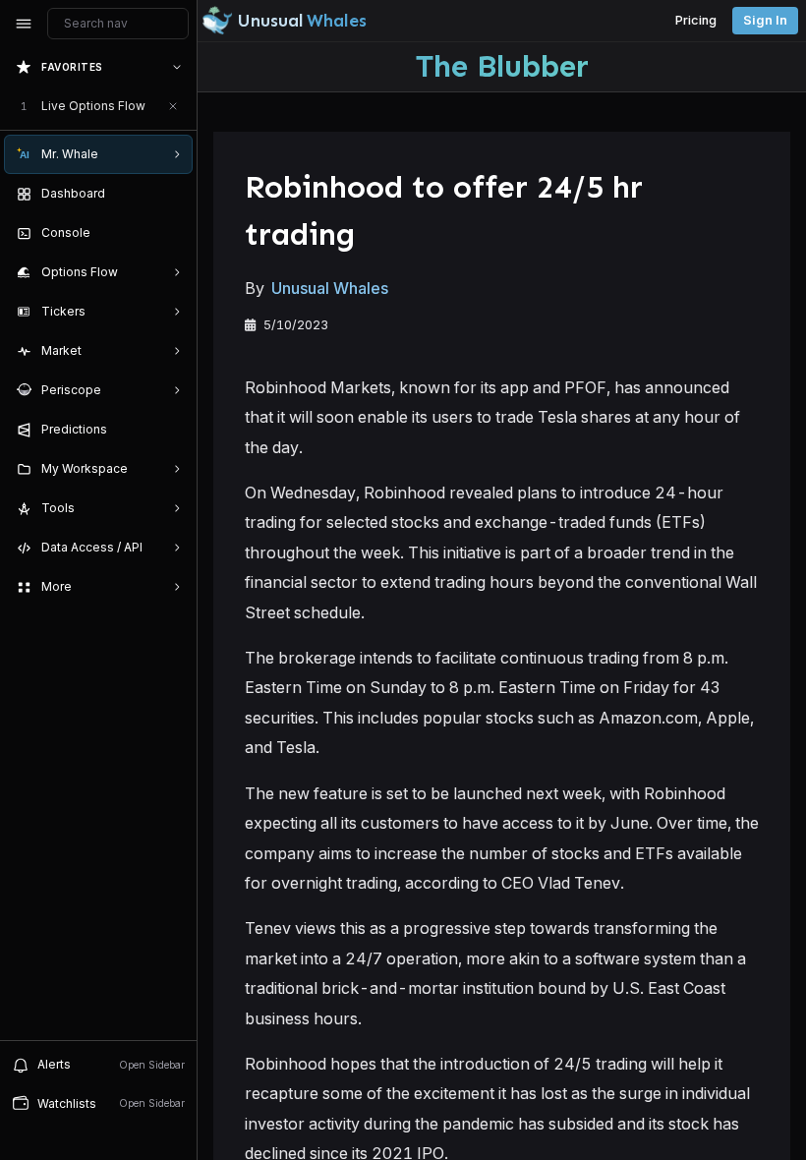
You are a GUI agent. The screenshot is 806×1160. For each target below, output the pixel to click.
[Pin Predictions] (173, 429)
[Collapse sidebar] (23, 23)
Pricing (696, 20)
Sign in (765, 20)
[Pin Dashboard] (173, 193)
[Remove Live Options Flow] (173, 106)
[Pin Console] (173, 233)
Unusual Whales (329, 288)
